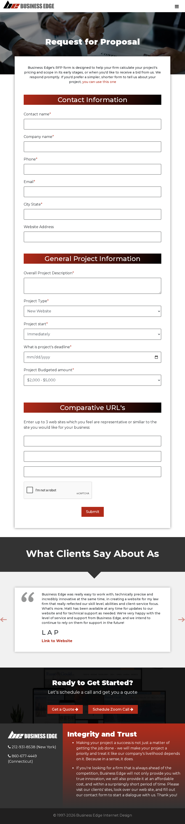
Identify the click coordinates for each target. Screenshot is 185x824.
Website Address (39, 227)
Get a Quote (63, 709)
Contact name (37, 114)
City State (33, 204)
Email (29, 182)
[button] (3, 619)
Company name (39, 137)
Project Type (36, 301)
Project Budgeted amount (49, 370)
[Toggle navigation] (177, 6)
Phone (30, 159)
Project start (36, 324)
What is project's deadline (48, 347)
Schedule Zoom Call (111, 709)
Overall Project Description (49, 273)
